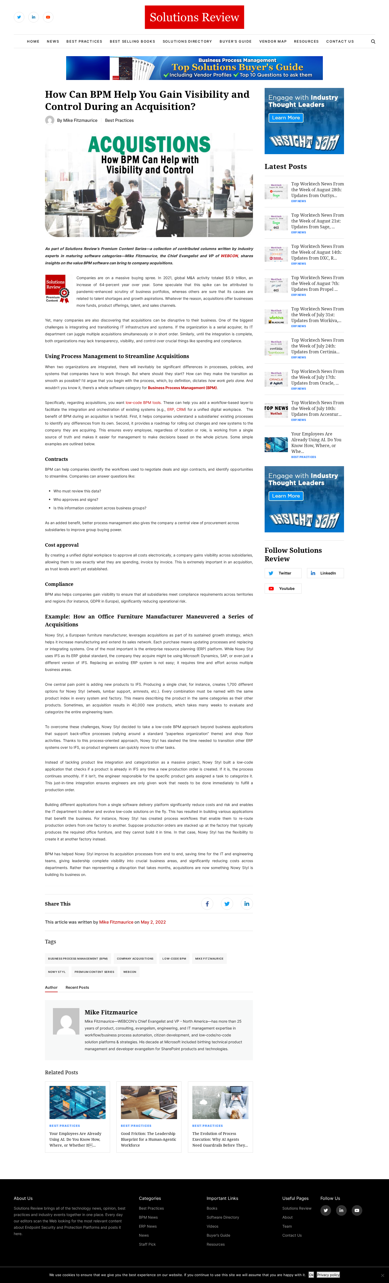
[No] (382, 1275)
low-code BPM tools (143, 402)
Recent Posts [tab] (77, 987)
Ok (311, 1275)
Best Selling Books (132, 41)
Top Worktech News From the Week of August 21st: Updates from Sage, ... (317, 220)
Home (33, 41)
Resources (306, 41)
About (287, 1217)
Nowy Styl (57, 972)
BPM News (148, 1217)
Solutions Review (296, 1208)
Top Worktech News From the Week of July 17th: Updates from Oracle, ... (317, 377)
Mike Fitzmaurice (80, 120)
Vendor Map (273, 41)
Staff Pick (147, 1244)
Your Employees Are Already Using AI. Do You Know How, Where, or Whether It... (75, 1139)
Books (212, 1208)
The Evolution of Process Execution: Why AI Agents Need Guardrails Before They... (220, 1139)
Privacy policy (328, 1275)
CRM (181, 409)
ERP (170, 409)
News (53, 41)
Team (287, 1226)
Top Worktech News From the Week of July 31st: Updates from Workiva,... (317, 314)
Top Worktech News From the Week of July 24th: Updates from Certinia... (317, 345)
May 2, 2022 (153, 922)
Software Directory (223, 1217)
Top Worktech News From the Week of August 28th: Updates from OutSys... (317, 189)
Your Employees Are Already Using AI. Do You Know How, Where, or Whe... (316, 442)
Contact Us (340, 41)
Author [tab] (51, 987)
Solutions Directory (187, 41)
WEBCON (229, 255)
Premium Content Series (94, 972)
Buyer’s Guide (236, 41)
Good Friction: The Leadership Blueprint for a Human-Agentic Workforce (148, 1139)
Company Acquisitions (135, 958)
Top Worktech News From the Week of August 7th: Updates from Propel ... (317, 283)
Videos (212, 1226)
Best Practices (84, 41)
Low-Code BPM (174, 958)
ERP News (298, 201)
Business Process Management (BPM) (182, 387)
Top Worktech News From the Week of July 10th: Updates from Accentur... (317, 408)
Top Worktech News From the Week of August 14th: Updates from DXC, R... (317, 252)
